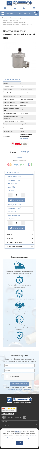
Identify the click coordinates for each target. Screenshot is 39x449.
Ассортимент (13, 173)
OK (19, 443)
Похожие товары (14, 246)
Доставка (11, 239)
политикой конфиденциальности (20, 390)
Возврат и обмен (14, 243)
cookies (18, 432)
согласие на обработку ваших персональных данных (21, 437)
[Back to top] (36, 445)
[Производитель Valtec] (19, 144)
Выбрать (19, 158)
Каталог (4, 422)
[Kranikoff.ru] (19, 3)
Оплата (10, 235)
